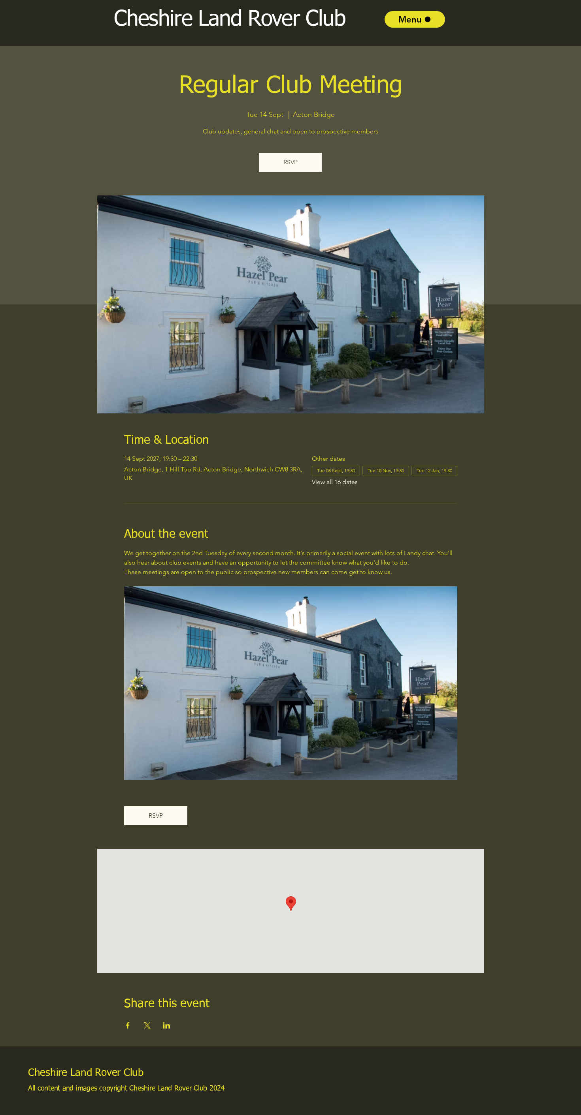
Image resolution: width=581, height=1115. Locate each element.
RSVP (290, 162)
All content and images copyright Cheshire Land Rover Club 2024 (126, 1088)
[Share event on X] (147, 1025)
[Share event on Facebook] (128, 1025)
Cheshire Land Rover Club (85, 1073)
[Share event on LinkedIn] (166, 1025)
